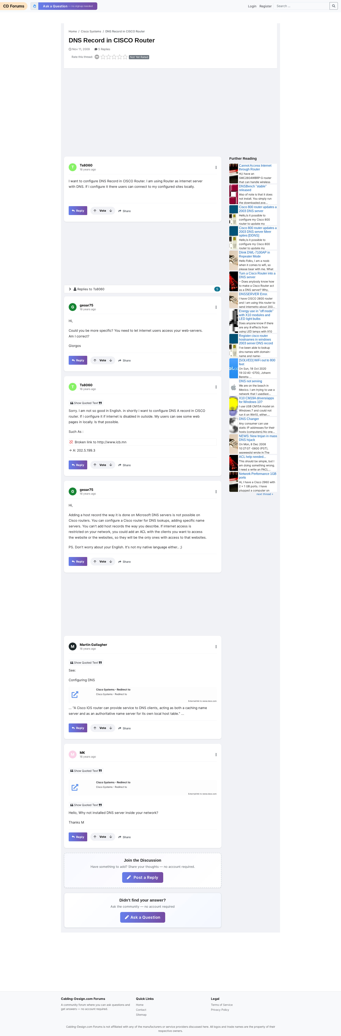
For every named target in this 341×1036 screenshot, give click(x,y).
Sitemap (141, 1014)
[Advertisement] (170, 102)
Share (126, 211)
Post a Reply (145, 877)
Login (252, 6)
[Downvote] (111, 211)
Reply (79, 210)
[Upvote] (95, 211)
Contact (141, 1009)
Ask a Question (145, 917)
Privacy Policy (220, 1009)
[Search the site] (334, 6)
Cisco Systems (91, 31)
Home (73, 31)
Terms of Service (222, 1004)
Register (265, 6)
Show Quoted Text (86, 403)
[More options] (216, 167)
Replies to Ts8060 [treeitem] (147, 289)
